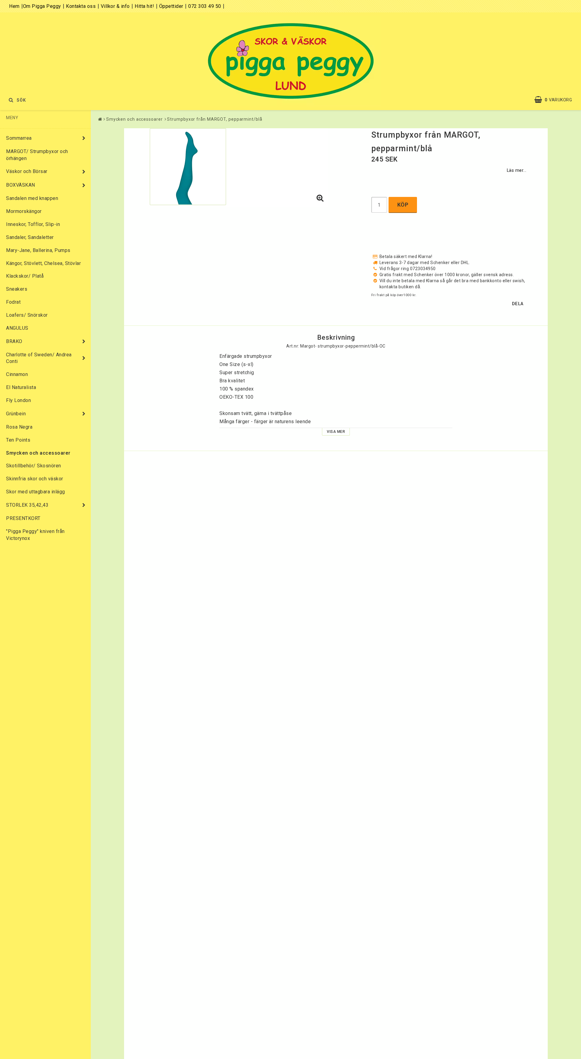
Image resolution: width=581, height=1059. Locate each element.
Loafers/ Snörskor (27, 315)
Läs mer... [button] (517, 170)
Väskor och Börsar (27, 171)
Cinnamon (17, 374)
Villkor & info (115, 6)
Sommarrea (19, 138)
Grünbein (16, 414)
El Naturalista (21, 387)
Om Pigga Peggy (42, 6)
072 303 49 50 (204, 6)
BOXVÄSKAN (20, 185)
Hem (14, 6)
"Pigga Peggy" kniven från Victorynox (35, 534)
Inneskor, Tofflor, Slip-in (33, 224)
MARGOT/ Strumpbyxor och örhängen (37, 155)
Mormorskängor (24, 211)
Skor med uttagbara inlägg (35, 492)
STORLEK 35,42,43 (27, 505)
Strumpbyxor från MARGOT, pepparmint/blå (214, 119)
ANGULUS (17, 328)
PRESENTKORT (23, 518)
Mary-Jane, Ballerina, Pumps (38, 250)
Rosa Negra (19, 427)
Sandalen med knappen (32, 198)
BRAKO (14, 341)
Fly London (18, 400)
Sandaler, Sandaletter (30, 237)
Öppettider (171, 6)
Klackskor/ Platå (25, 276)
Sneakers (16, 289)
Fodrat (13, 302)
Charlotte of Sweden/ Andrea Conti (39, 358)
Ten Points (18, 440)
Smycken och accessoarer (38, 453)
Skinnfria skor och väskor (34, 479)
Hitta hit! (144, 6)
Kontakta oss (81, 6)
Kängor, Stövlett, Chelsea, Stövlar (43, 263)
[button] (556, 100)
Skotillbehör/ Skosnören (33, 466)
